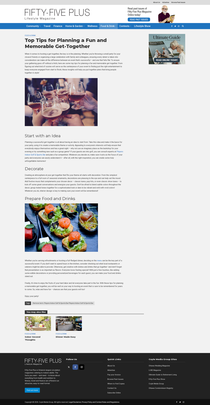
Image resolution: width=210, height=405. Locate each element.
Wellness (92, 26)
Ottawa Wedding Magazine (159, 366)
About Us (156, 2)
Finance (58, 26)
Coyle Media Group (156, 384)
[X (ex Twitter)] (68, 367)
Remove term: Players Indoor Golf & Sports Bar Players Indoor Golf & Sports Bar (63, 303)
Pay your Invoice (114, 375)
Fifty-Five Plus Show (157, 379)
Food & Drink (108, 26)
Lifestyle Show (142, 26)
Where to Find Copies (116, 384)
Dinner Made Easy (66, 337)
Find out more (32, 390)
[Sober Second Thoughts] (38, 323)
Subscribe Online (114, 393)
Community (32, 26)
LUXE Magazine (155, 370)
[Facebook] (75, 367)
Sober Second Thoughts (32, 338)
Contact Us (111, 388)
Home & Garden (74, 26)
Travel (47, 26)
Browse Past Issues (178, 2)
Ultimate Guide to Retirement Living (163, 375)
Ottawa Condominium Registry (161, 388)
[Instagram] (81, 367)
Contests (124, 26)
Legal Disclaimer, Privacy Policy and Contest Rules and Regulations (94, 402)
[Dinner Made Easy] (69, 323)
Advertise (165, 2)
